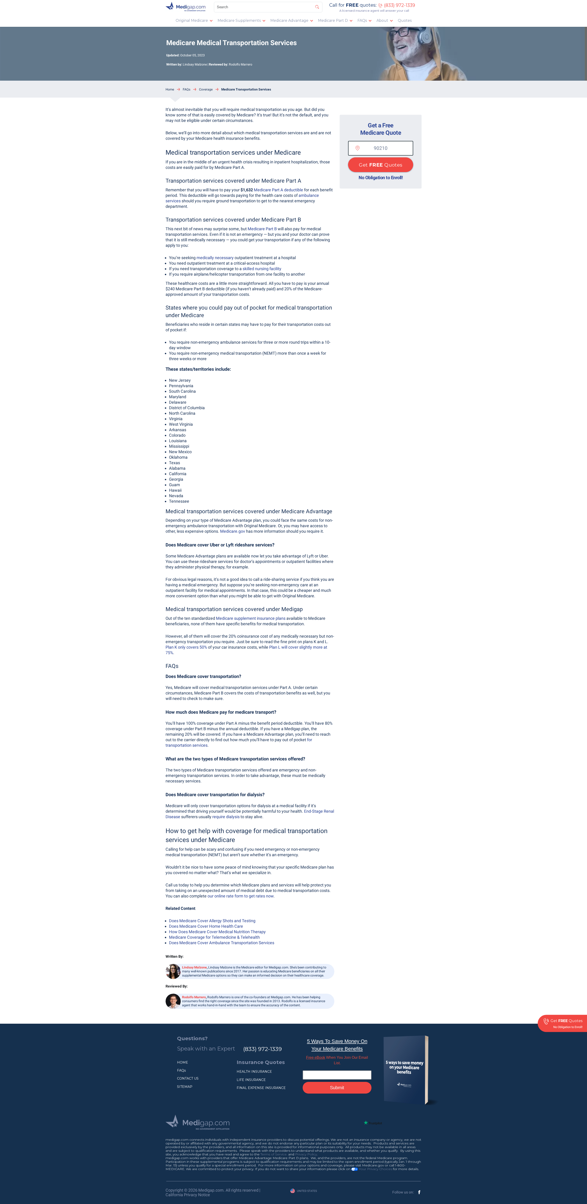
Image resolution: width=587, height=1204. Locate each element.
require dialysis (226, 816)
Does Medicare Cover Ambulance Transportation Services (221, 942)
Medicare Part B (262, 228)
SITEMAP (184, 1087)
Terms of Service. (273, 1154)
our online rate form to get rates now (241, 896)
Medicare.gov (232, 531)
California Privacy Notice (188, 1194)
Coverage (206, 89)
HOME (182, 1062)
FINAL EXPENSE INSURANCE (261, 1088)
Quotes (405, 20)
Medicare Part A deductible (278, 189)
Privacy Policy (306, 1154)
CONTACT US (188, 1078)
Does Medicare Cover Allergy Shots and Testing (212, 920)
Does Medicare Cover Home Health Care (206, 926)
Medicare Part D (333, 20)
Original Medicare (192, 20)
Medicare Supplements (239, 20)
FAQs (362, 20)
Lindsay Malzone (195, 64)
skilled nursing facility (262, 268)
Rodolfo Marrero (240, 64)
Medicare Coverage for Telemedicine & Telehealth (214, 937)
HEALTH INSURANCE (254, 1072)
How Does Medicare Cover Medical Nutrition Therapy (217, 931)
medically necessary (215, 257)
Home (170, 89)
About (382, 20)
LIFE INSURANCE (251, 1080)
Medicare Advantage (289, 20)
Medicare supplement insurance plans (250, 618)
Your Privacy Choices (375, 1169)
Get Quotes (380, 165)
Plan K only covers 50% (186, 647)
